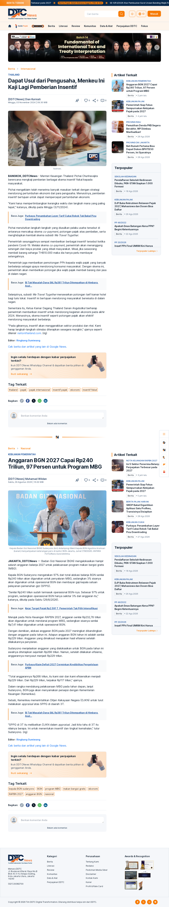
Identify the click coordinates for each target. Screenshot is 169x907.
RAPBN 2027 (16, 794)
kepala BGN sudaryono (21, 788)
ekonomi (75, 389)
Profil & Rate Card (94, 886)
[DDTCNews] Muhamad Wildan (27, 478)
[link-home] (9, 26)
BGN (39, 788)
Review (76, 26)
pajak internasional (39, 389)
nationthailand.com (29, 333)
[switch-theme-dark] (132, 14)
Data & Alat (106, 26)
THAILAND (14, 74)
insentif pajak (60, 389)
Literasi (63, 26)
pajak (23, 389)
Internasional (28, 68)
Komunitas (90, 26)
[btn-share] (94, 101)
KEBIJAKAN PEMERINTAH (22, 454)
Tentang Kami (92, 861)
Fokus (144, 26)
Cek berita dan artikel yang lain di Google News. (37, 346)
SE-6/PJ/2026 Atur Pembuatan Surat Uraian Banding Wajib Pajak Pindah (118, 3)
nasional (49, 794)
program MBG (52, 788)
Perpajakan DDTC (127, 26)
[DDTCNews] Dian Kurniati (24, 99)
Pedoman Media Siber (97, 870)
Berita (51, 26)
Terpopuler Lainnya (145, 251)
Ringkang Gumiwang (28, 340)
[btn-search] (121, 14)
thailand (13, 389)
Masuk (154, 13)
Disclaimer (91, 874)
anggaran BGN (34, 794)
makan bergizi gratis (74, 788)
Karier (89, 882)
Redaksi (90, 866)
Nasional (26, 448)
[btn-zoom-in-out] (77, 101)
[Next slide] (157, 47)
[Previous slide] (12, 47)
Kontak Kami (92, 878)
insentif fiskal (90, 389)
